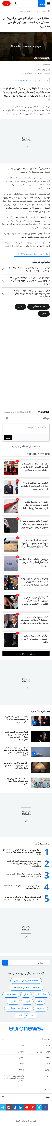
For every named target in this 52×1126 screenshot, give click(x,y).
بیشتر (47, 1097)
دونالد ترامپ (11, 994)
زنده (6, 3)
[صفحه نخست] (49, 11)
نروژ (20, 1015)
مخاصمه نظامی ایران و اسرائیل (26, 980)
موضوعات (46, 1039)
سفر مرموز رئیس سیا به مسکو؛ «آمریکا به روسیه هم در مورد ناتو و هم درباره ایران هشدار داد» (32, 293)
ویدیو (47, 1069)
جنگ (40, 1001)
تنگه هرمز (40, 1008)
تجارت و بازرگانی (43, 1051)
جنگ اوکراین (41, 994)
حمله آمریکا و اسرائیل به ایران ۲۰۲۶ (26, 987)
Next (47, 1057)
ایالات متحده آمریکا (38, 306)
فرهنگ (21, 1064)
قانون (20, 306)
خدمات (47, 1090)
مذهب (43, 313)
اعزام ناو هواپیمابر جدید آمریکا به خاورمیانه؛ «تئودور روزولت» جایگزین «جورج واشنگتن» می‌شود (30, 280)
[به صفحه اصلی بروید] (41, 3)
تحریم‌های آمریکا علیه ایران (18, 1008)
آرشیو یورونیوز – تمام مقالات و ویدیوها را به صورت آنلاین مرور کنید (13, 1078)
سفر (48, 1064)
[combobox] (26, 963)
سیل (32, 1015)
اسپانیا (27, 1001)
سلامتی (13, 1001)
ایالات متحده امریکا (26, 11)
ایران (26, 994)
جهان (36, 11)
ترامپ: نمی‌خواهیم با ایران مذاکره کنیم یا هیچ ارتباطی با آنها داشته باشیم (29, 269)
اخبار (43, 11)
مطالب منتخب (40, 711)
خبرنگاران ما (45, 1076)
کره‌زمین (21, 1051)
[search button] (5, 963)
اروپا (48, 1045)
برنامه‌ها (21, 1069)
